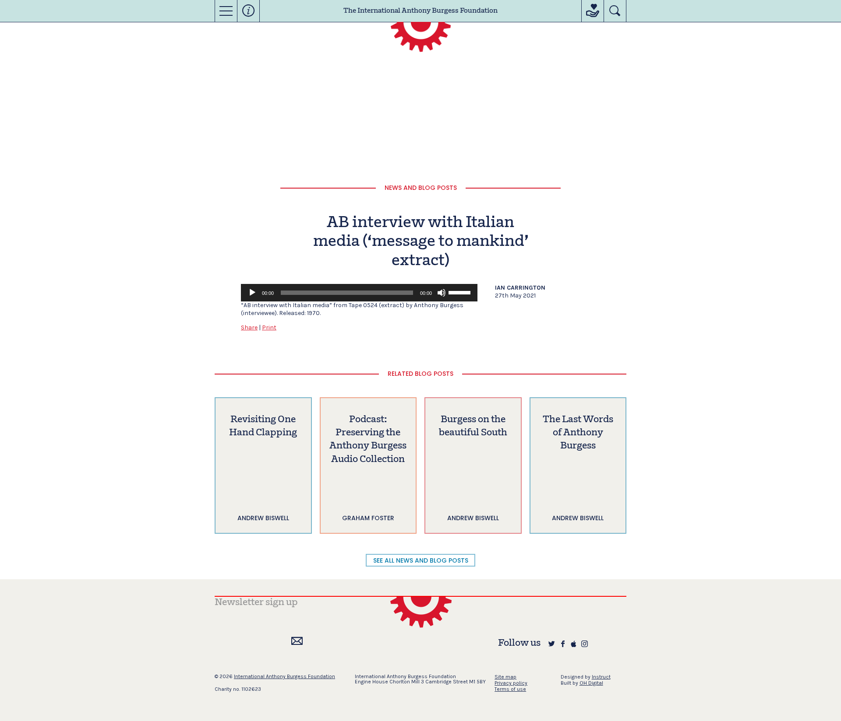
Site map (505, 677)
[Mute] (441, 292)
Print (269, 327)
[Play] (252, 292)
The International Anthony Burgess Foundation (420, 10)
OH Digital (591, 683)
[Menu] (226, 11)
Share (249, 327)
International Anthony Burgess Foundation (284, 676)
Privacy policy (511, 683)
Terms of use (510, 689)
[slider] (461, 292)
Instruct (601, 677)
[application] (359, 292)
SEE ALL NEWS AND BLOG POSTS (420, 560)
